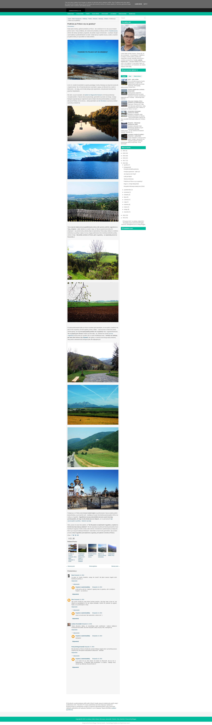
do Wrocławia (102, 101)
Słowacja (100, 18)
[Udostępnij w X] (72, 538)
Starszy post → (115, 566)
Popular (124, 76)
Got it (145, 4)
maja (125, 202)
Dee (72, 599)
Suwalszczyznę (113, 31)
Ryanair (85, 337)
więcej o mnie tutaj (126, 66)
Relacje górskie (95, 13)
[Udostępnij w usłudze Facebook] (74, 538)
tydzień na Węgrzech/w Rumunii (93, 95)
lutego (126, 209)
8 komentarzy (70, 26)
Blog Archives (137, 76)
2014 (124, 217)
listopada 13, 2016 (97, 587)
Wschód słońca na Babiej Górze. (92, 555)
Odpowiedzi (76, 584)
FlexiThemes (89, 723)
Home (69, 18)
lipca (125, 197)
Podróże (88, 13)
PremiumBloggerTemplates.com (113, 723)
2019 (124, 155)
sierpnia (126, 194)
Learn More (138, 4)
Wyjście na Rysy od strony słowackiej (102, 555)
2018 (124, 158)
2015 (124, 215)
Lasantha (103, 723)
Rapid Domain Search (125, 723)
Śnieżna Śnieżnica (128, 179)
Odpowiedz (74, 581)
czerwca (126, 199)
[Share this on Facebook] (72, 535)
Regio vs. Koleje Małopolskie (131, 184)
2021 (124, 150)
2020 (124, 153)
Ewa (72, 575)
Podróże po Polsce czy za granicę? (81, 24)
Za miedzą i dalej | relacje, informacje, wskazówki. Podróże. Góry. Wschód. (105, 719)
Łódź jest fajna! (128, 176)
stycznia (126, 212)
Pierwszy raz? (70, 13)
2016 (124, 163)
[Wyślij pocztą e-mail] (69, 538)
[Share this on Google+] (76, 535)
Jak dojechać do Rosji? (130, 174)
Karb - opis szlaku (133, 79)
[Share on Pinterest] (78, 535)
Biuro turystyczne (77, 18)
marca (126, 207)
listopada (126, 167)
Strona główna (79, 13)
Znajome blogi (132, 13)
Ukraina (106, 18)
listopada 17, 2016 (89, 646)
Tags (130, 76)
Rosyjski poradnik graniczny (131, 169)
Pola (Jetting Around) (77, 646)
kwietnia (126, 204)
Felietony (85, 18)
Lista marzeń (113, 13)
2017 (124, 160)
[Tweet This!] (74, 535)
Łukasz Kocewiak (76, 624)
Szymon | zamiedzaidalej (83, 587)
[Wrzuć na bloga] (70, 538)
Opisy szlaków (105, 13)
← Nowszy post (70, 566)
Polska (90, 18)
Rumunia (95, 18)
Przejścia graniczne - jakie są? (132, 171)
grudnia (126, 165)
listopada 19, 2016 (97, 658)
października (127, 189)
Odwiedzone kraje (122, 13)
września (126, 192)
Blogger (143, 224)
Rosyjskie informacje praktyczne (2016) (134, 186)
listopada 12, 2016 (79, 575)
